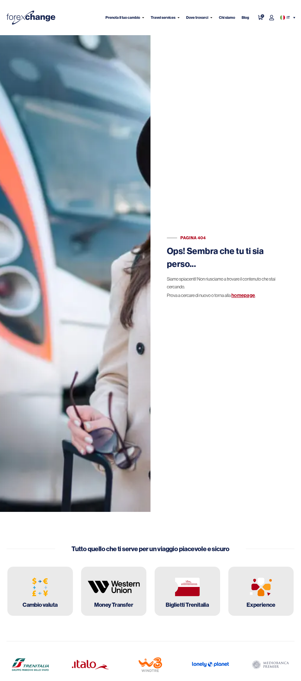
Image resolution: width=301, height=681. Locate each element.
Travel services (163, 17)
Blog (245, 17)
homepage (243, 295)
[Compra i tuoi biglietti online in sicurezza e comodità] (187, 591)
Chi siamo (227, 17)
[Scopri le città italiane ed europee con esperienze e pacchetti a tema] (261, 591)
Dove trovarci (197, 17)
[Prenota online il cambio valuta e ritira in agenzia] (40, 591)
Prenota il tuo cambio (122, 17)
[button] (287, 17)
